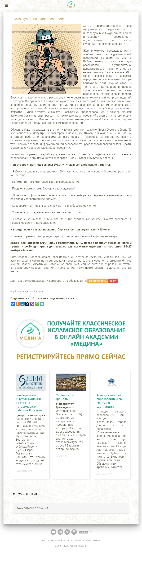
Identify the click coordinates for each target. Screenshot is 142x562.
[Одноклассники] (18, 304)
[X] (27, 304)
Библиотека (81, 540)
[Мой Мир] (22, 304)
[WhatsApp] (37, 304)
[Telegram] (42, 304)
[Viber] (32, 304)
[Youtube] (53, 532)
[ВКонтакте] (13, 304)
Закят (113, 280)
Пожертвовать (97, 280)
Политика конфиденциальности (57, 540)
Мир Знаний (94, 540)
